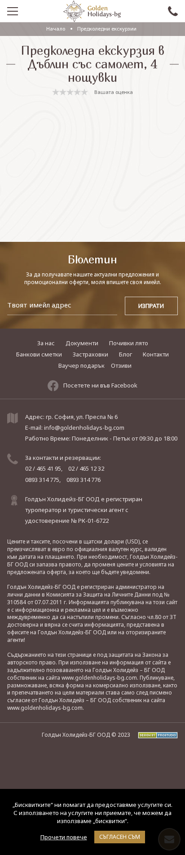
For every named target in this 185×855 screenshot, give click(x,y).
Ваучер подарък (81, 365)
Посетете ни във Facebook (100, 385)
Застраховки (90, 354)
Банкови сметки (39, 354)
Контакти (156, 354)
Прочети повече (63, 837)
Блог (125, 354)
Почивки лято (128, 343)
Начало (55, 28)
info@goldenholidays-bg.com (84, 427)
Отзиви (121, 365)
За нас (46, 343)
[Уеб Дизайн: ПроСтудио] (155, 735)
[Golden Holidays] (92, 11)
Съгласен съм (119, 837)
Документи (82, 343)
